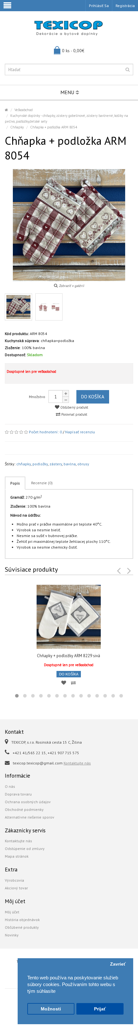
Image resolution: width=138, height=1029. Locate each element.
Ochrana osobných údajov (28, 801)
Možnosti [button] (51, 1009)
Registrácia (125, 5)
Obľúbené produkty (22, 927)
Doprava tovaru (18, 794)
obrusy (83, 463)
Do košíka (92, 397)
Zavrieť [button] (118, 964)
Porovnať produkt (73, 414)
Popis (15, 483)
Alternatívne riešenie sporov (29, 817)
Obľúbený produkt (73, 407)
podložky (40, 463)
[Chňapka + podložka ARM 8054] (18, 307)
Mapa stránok (17, 856)
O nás (10, 786)
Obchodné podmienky (24, 809)
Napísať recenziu (80, 431)
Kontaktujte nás (77, 763)
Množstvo (37, 396)
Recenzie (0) (42, 482)
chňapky (23, 463)
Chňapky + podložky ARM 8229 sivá (68, 655)
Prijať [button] (100, 1009)
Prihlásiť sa (99, 5)
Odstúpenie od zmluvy (25, 848)
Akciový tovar (16, 888)
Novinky (12, 935)
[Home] (6, 110)
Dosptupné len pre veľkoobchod (31, 371)
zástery (55, 463)
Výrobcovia (14, 880)
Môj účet (12, 912)
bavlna (70, 463)
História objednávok (22, 919)
